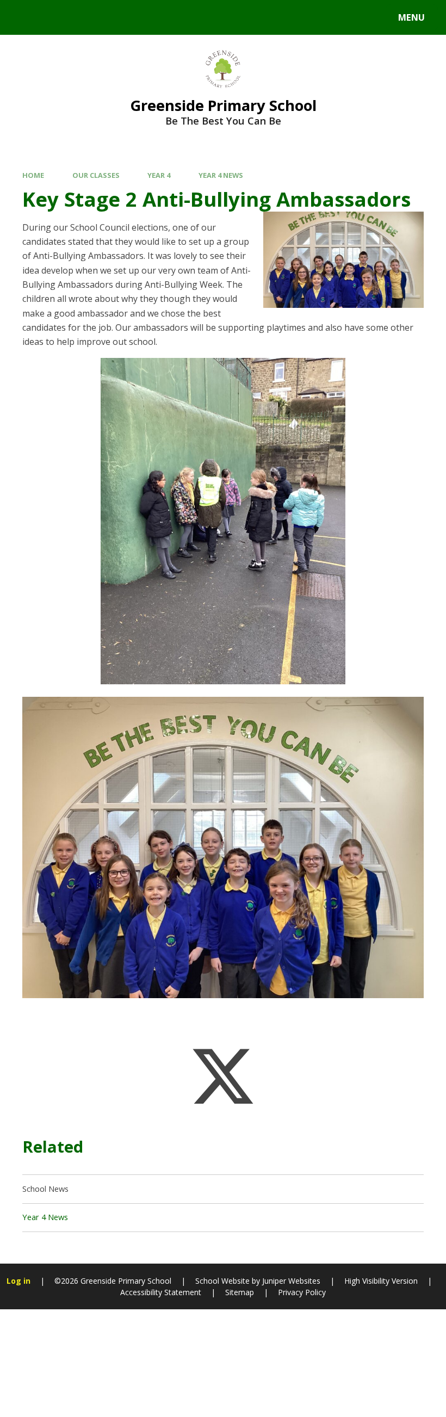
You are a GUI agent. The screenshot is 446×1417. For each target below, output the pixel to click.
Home (33, 175)
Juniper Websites (291, 1281)
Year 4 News (221, 175)
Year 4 (158, 175)
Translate (99, 19)
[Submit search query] (147, 16)
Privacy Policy (302, 1292)
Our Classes (96, 175)
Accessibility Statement (160, 1292)
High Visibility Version (381, 1281)
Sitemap (239, 1292)
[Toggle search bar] (23, 17)
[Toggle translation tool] (53, 17)
